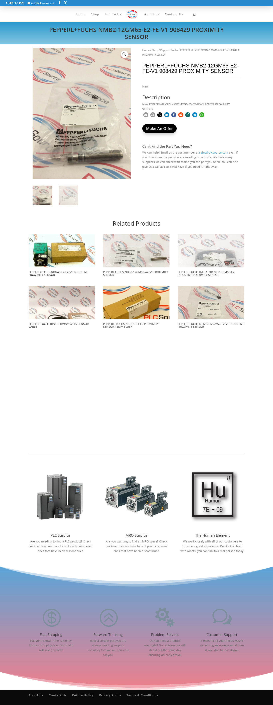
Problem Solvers (165, 634)
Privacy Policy (110, 695)
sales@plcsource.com (213, 152)
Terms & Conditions (142, 695)
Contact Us (58, 695)
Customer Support (221, 634)
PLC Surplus (61, 535)
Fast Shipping (51, 634)
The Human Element (212, 535)
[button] (124, 54)
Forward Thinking (108, 634)
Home (146, 50)
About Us (36, 695)
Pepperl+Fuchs (169, 50)
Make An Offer (159, 128)
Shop (155, 50)
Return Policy (83, 695)
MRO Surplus (136, 535)
